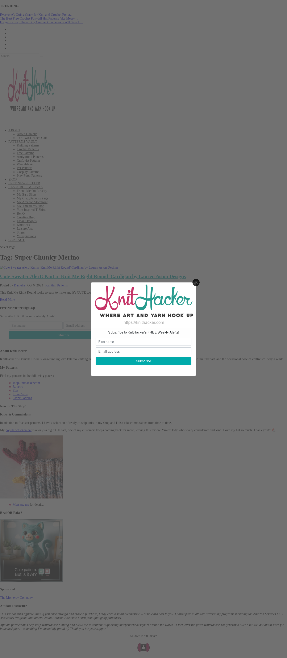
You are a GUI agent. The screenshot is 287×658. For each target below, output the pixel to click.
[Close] (196, 282)
